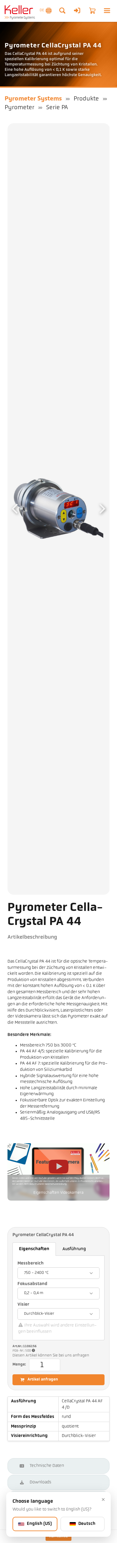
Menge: (19, 1364)
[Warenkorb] (92, 10)
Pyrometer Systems (33, 99)
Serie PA (57, 107)
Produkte (86, 99)
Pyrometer (19, 107)
